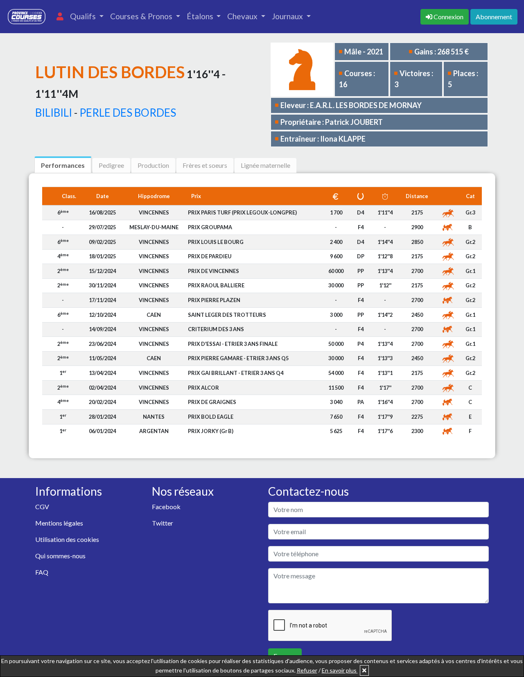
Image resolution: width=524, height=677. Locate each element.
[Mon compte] (60, 16)
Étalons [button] (201, 16)
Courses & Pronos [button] (142, 16)
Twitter (162, 523)
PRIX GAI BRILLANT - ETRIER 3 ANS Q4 (235, 373)
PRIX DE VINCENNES (213, 271)
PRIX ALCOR (203, 387)
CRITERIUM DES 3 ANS (216, 329)
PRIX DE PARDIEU (209, 256)
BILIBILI (53, 112)
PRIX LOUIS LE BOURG (216, 242)
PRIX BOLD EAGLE (210, 416)
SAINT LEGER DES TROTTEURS (227, 314)
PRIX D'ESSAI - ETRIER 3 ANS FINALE (233, 344)
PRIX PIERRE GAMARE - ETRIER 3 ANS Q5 (238, 358)
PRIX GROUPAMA (210, 227)
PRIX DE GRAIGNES (212, 402)
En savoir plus (340, 670)
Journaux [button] (288, 16)
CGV (42, 506)
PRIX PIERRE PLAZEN (214, 300)
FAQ (41, 572)
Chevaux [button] (243, 16)
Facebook (166, 506)
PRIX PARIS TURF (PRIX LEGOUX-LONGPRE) (242, 212)
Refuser (307, 670)
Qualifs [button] (83, 16)
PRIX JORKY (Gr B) (210, 431)
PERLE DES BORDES (127, 112)
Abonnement (494, 16)
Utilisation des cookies (67, 539)
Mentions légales (59, 523)
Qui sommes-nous (60, 556)
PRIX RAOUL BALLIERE (216, 285)
